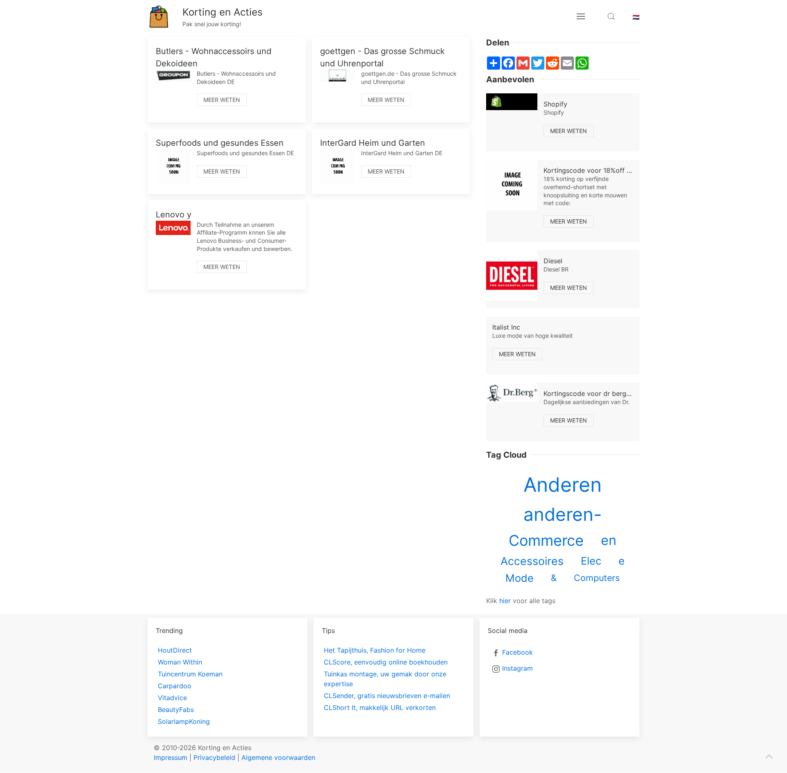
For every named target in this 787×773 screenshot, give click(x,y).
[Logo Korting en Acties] (159, 16)
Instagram (517, 668)
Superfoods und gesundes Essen (220, 143)
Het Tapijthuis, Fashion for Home (374, 650)
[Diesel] (511, 275)
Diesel (553, 261)
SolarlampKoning (184, 721)
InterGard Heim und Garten (372, 143)
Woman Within (180, 662)
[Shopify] (511, 101)
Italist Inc (506, 327)
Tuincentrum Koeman (190, 674)
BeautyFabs (176, 709)
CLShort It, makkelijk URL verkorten (380, 707)
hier (505, 601)
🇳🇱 (635, 17)
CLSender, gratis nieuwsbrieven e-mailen (387, 696)
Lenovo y (173, 214)
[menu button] (581, 16)
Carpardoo (174, 686)
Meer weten (221, 99)
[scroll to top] (769, 757)
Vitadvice (172, 698)
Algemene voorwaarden (278, 757)
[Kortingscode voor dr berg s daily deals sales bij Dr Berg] (511, 392)
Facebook (517, 652)
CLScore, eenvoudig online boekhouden (386, 662)
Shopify (555, 104)
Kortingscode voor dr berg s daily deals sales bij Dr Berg (632, 393)
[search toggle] (611, 16)
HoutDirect (175, 650)
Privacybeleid (214, 757)
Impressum (170, 757)
